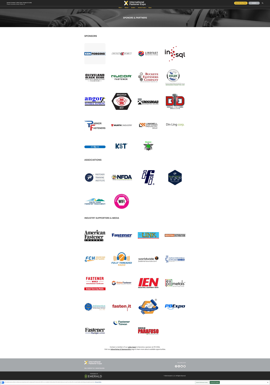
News (149, 7)
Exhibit (133, 7)
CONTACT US (91, 368)
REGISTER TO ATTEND (240, 3)
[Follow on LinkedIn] (182, 366)
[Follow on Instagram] (184, 366)
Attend (126, 7)
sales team (132, 347)
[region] (135, 382)
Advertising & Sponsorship (121, 349)
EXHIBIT (254, 3)
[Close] (267, 382)
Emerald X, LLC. (171, 376)
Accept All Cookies (214, 382)
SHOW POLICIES (99, 368)
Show (120, 7)
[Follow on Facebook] (176, 366)
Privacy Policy (98, 382)
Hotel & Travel (142, 7)
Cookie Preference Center (202, 382)
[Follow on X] (179, 366)
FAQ (85, 368)
